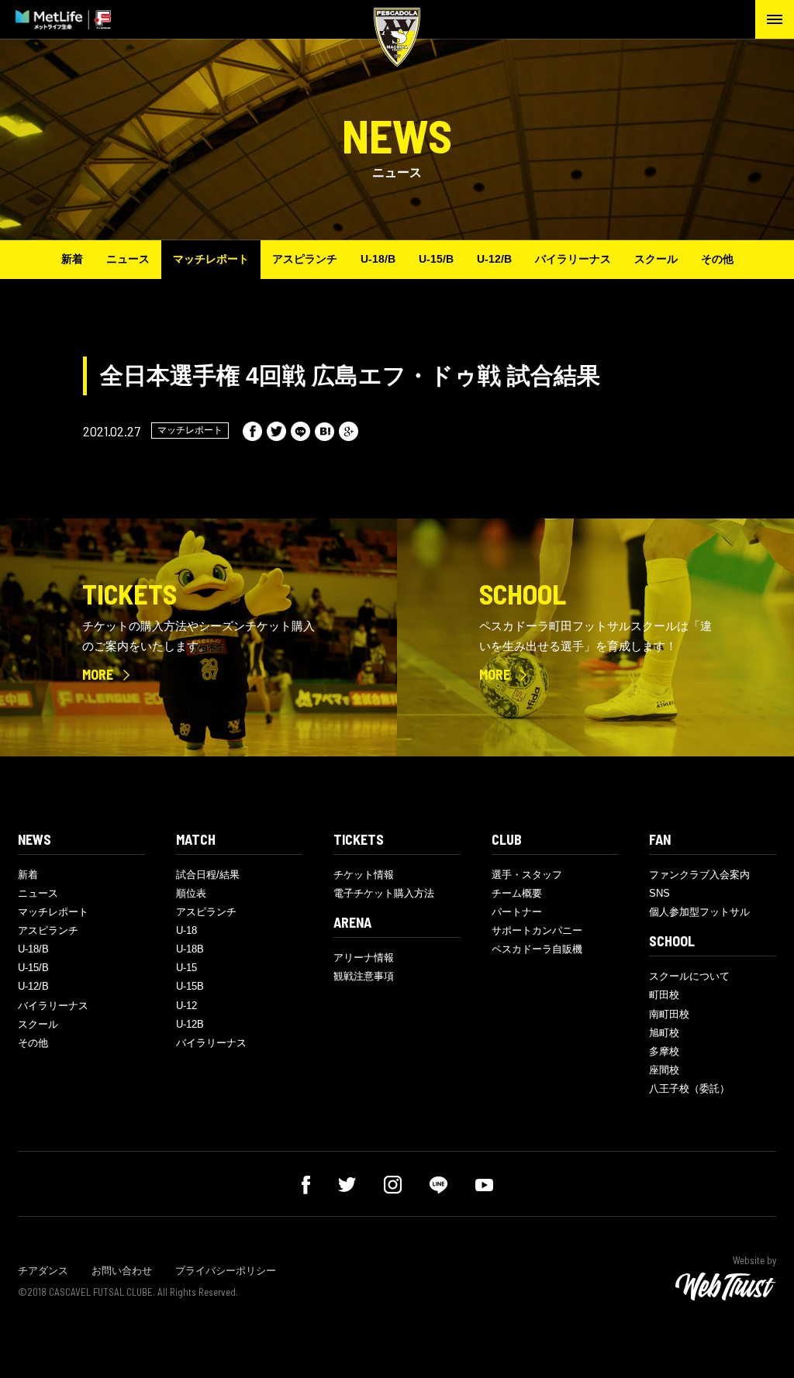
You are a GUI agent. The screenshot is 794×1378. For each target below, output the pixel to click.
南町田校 (669, 1014)
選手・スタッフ (527, 874)
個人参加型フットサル (699, 912)
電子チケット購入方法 (383, 893)
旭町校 (664, 1033)
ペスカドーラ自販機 (537, 949)
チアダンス (43, 1270)
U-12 (186, 1005)
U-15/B (436, 259)
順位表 (191, 893)
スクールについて (689, 976)
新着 (72, 259)
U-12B (190, 1024)
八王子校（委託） (689, 1088)
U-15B (190, 986)
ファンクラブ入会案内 (699, 874)
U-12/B (494, 259)
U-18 (186, 930)
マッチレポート (211, 259)
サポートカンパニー (537, 930)
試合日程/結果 (208, 874)
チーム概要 (517, 893)
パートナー (517, 912)
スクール (656, 259)
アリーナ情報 (363, 957)
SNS (659, 893)
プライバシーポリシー (225, 1270)
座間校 (664, 1070)
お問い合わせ (121, 1270)
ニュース (128, 259)
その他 (717, 259)
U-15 (186, 967)
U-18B (190, 949)
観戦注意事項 (363, 976)
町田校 (664, 995)
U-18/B (378, 259)
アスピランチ (304, 259)
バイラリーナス (573, 259)
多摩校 (664, 1051)
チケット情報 (363, 874)
